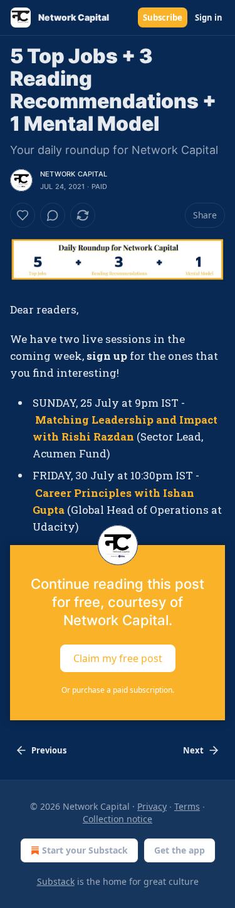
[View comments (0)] (52, 215)
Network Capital (73, 174)
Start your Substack (85, 850)
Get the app (179, 850)
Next (193, 750)
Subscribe (162, 17)
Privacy (152, 806)
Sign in (208, 17)
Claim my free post (117, 658)
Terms (187, 806)
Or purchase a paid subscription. (117, 690)
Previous (48, 750)
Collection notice (117, 819)
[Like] (22, 215)
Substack (56, 881)
